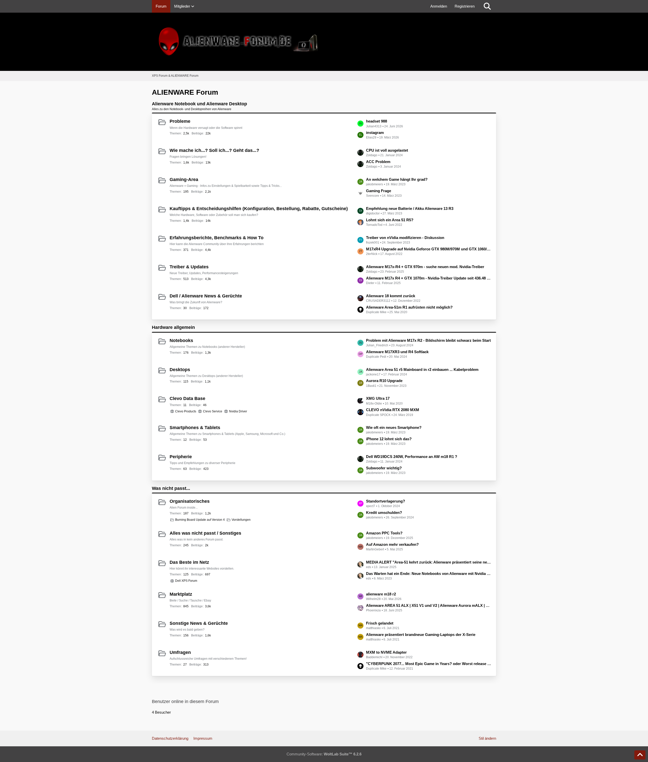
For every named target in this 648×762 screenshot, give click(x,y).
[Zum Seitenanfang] (639, 754)
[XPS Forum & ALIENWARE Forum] (324, 41)
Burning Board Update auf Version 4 (200, 520)
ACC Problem (378, 161)
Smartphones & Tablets (195, 427)
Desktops (180, 369)
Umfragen (180, 652)
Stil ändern (487, 738)
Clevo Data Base (187, 398)
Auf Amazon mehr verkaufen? (392, 544)
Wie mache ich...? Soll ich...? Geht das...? (214, 150)
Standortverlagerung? (385, 501)
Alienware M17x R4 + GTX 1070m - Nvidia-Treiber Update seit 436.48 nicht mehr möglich (428, 278)
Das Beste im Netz (189, 562)
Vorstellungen (241, 520)
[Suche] (487, 6)
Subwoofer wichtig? (384, 468)
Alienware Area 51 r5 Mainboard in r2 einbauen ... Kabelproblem (422, 369)
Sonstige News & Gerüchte (199, 623)
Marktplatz (181, 594)
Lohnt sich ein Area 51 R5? (389, 220)
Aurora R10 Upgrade (384, 380)
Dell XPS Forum (186, 581)
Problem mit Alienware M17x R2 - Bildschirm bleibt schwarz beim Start (428, 340)
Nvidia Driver (238, 411)
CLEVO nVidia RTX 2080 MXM (392, 410)
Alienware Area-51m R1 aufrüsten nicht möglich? (409, 307)
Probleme (180, 121)
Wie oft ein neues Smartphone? (393, 427)
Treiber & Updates (189, 266)
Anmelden (438, 6)
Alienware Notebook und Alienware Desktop (199, 103)
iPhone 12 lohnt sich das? (389, 439)
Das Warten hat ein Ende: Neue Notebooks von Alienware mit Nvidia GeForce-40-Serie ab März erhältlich (428, 573)
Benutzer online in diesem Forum (185, 701)
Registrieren (465, 6)
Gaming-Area (184, 179)
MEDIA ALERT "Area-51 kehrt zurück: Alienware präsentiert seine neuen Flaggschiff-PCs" (428, 562)
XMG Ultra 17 (378, 398)
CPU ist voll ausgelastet (387, 150)
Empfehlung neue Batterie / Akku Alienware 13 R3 (409, 208)
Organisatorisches (190, 501)
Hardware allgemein (173, 327)
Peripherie (181, 456)
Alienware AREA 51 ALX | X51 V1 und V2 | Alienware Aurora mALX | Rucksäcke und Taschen (428, 605)
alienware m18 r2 (381, 594)
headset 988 (376, 121)
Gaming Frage (378, 191)
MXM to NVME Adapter (386, 652)
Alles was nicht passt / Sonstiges (205, 533)
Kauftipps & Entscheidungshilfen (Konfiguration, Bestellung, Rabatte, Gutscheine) (259, 208)
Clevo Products (185, 411)
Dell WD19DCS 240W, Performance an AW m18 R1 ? (411, 456)
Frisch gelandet (379, 623)
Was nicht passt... (171, 488)
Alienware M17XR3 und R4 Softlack (397, 352)
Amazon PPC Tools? (384, 533)
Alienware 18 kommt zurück (390, 296)
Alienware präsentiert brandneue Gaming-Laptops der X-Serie (420, 634)
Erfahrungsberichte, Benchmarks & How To (217, 237)
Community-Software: (324, 754)
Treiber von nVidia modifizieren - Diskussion (405, 237)
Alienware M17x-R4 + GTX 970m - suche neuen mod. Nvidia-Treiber (425, 267)
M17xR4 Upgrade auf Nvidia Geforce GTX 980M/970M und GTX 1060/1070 (428, 249)
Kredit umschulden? (384, 512)
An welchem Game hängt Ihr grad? (397, 179)
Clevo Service (212, 411)
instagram (375, 132)
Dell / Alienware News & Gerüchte (206, 295)
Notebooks (181, 340)
